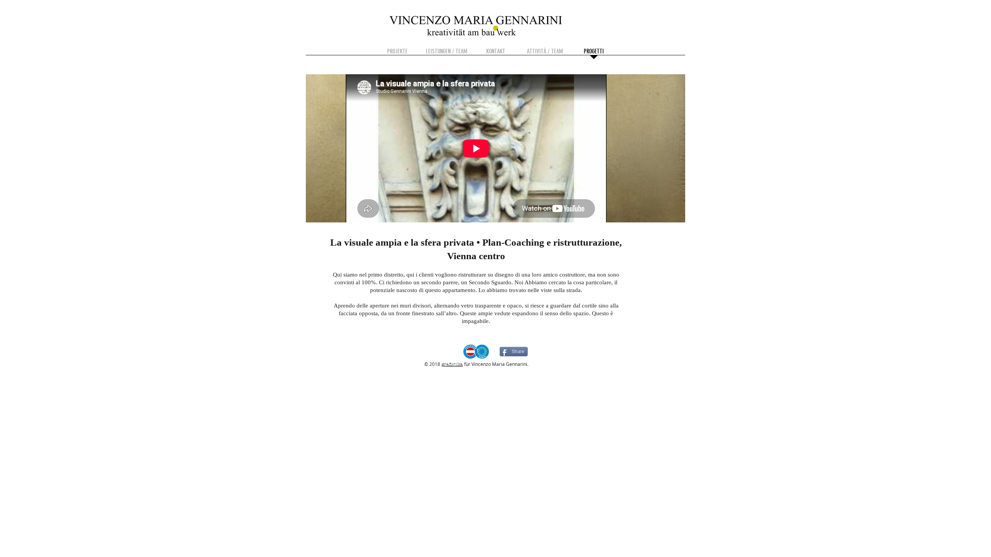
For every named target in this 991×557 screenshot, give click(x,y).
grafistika (452, 364)
